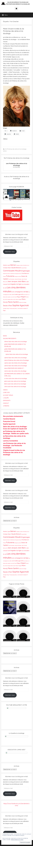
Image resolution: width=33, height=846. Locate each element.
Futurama (10, 276)
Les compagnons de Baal (20, 292)
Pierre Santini (13, 302)
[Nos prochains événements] (9, 608)
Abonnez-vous (10, 251)
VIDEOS (5, 390)
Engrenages (25, 271)
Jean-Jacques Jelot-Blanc (17, 281)
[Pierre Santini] (23, 593)
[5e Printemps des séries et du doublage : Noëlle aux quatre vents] (23, 637)
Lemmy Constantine (10, 441)
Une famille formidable (21, 308)
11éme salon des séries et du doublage (15, 371)
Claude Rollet (23, 267)
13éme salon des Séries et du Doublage (15, 363)
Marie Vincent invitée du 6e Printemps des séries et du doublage (13, 31)
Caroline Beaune (9, 419)
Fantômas (13, 273)
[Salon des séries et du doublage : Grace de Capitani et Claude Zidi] (9, 637)
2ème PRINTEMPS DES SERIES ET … (14, 368)
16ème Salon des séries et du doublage (15, 341)
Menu (6, 15)
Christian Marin (7, 267)
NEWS (5, 151)
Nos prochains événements (13, 416)
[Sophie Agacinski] (23, 622)
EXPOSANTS (6, 400)
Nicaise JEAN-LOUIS (11, 299)
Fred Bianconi (25, 273)
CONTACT (6, 403)
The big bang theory (13, 308)
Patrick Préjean (18, 299)
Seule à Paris (7, 306)
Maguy (18, 296)
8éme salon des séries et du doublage (15, 384)
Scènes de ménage (22, 302)
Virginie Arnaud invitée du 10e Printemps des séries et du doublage (14, 452)
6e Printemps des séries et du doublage (15, 149)
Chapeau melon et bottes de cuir (22, 265)
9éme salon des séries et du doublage (15, 381)
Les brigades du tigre (14, 284)
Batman (13, 265)
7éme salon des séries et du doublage (15, 386)
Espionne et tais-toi (7, 273)
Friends (4, 276)
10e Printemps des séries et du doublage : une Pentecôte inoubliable (14, 445)
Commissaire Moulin (12, 270)
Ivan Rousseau (11, 279)
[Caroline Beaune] (23, 608)
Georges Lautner (17, 276)
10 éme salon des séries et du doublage (15, 378)
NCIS (6, 299)
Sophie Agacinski (20, 305)
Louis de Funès (13, 296)
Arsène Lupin (6, 265)
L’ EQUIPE (6, 398)
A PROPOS (6, 406)
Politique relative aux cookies (17, 839)
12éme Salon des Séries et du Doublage (15, 365)
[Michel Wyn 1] (9, 593)
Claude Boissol (16, 267)
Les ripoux (26, 294)
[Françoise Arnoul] (9, 622)
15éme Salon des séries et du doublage (17, 354)
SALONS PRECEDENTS (9, 338)
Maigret (23, 297)
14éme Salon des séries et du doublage (15, 357)
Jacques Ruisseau (18, 279)
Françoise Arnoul (18, 273)
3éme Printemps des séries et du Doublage (16, 360)
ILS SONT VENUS (8, 395)
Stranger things (6, 308)
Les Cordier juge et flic (18, 294)
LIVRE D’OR (6, 392)
